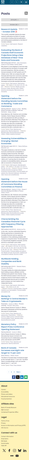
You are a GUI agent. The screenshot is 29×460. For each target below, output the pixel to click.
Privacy (3, 423)
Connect (5, 410)
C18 (2, 248)
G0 (2, 168)
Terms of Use (5, 421)
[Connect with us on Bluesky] (19, 452)
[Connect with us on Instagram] (14, 452)
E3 (26, 85)
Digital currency (10, 316)
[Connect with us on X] (4, 452)
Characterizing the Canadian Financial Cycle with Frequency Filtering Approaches (13, 223)
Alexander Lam (5, 147)
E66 (25, 248)
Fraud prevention (6, 399)
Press (11, 129)
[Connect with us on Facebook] (9, 452)
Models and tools (20, 86)
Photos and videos (6, 394)
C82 (18, 166)
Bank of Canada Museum (8, 407)
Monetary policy (15, 88)
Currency (3, 316)
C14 (25, 246)
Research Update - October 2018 (9, 30)
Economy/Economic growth (17, 132)
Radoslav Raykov (21, 266)
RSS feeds (4, 441)
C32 (18, 85)
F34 (24, 166)
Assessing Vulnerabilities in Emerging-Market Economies (14, 141)
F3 (21, 166)
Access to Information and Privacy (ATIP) (13, 425)
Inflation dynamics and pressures (12, 89)
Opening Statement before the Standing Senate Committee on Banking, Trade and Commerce (14, 101)
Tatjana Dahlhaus (22, 146)
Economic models (5, 88)
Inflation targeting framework (13, 134)
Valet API (4, 445)
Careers (3, 389)
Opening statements (14, 131)
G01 (4, 168)
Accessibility (5, 392)
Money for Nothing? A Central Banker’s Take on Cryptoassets (14, 299)
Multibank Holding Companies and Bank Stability (11, 261)
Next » (19, 372)
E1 (21, 85)
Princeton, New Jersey (13, 305)
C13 (22, 246)
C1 (19, 246)
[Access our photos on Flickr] (12, 457)
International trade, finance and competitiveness (13, 173)
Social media (5, 443)
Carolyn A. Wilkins (13, 304)
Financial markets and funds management (14, 169)
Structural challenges (13, 173)
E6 (23, 248)
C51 (12, 248)
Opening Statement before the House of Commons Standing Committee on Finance (14, 183)
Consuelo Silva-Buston (7, 268)
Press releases (17, 365)
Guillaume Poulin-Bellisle (7, 64)
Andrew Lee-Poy (21, 229)
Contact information (7, 436)
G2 (18, 287)
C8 (15, 166)
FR (21, 2)
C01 (17, 246)
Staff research (13, 44)
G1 (7, 168)
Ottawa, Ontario (12, 112)
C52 (15, 248)
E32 (21, 248)
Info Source (4, 428)
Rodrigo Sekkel (18, 64)
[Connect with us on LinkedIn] (24, 452)
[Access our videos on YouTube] (17, 457)
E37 (2, 86)
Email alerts (4, 439)
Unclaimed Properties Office (9, 412)
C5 (9, 248)
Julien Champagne (21, 63)
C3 (15, 85)
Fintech (12, 318)
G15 (9, 168)
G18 (11, 249)
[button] (14, 377)
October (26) (14, 25)
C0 (15, 246)
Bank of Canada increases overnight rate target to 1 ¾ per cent (12, 350)
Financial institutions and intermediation (14, 289)
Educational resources (8, 396)
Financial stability (5, 318)
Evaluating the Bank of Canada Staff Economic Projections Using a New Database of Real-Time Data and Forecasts (12, 55)
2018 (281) (14, 20)
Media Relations (5, 355)
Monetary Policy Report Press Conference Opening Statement (12, 327)
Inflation (3, 134)
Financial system (11, 171)
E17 (24, 85)
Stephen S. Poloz (16, 109)
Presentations (12, 315)
